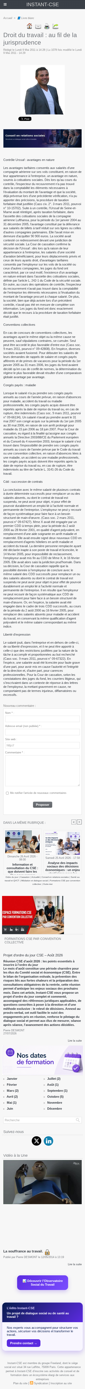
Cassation (25, 877)
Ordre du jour (12, 877)
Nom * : (9, 712)
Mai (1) (12, 1102)
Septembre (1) (57, 1090)
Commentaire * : (15, 752)
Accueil (7, 18)
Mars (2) (13, 1090)
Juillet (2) (53, 1078)
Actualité (36, 877)
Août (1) (53, 1084)
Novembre (54, 1102)
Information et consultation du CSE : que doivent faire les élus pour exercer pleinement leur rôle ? (22, 868)
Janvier (12, 1078)
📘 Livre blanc (25, 18)
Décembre (54, 1108)
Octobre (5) (55, 1096)
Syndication (41, 1383)
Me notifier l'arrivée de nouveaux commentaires (38, 792)
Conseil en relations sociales (55, 877)
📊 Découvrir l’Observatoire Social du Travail (42, 1282)
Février (12, 1084)
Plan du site (20, 1383)
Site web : (11, 739)
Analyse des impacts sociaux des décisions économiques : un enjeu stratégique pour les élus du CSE (62, 866)
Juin (10, 1108)
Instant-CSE (42, 4)
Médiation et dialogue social (34, 880)
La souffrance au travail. (23, 1251)
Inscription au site (61, 1383)
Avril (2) (12, 1096)
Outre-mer (48, 884)
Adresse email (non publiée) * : (23, 726)
